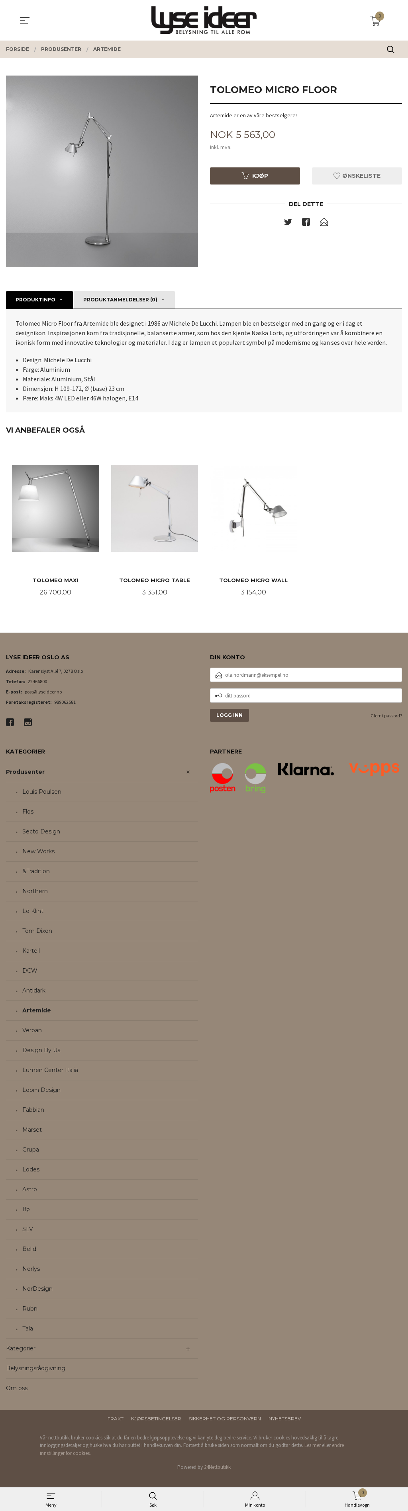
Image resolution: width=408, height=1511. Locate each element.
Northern (35, 891)
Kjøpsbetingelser (156, 1419)
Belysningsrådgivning (35, 1368)
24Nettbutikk (217, 1467)
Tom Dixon (37, 930)
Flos (27, 811)
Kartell (31, 950)
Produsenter (25, 771)
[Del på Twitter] (288, 223)
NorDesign (37, 1288)
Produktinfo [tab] (35, 300)
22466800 (37, 681)
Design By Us (41, 1050)
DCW (29, 970)
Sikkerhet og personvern (225, 1419)
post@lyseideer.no (43, 692)
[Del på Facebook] (306, 223)
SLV (27, 1229)
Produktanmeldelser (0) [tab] (120, 300)
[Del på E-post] (324, 223)
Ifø (26, 1209)
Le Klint (32, 911)
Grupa (30, 1149)
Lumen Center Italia (50, 1070)
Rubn (29, 1308)
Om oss (16, 1388)
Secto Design (41, 831)
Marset (32, 1129)
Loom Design (41, 1089)
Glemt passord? (386, 716)
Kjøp (260, 175)
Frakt (116, 1419)
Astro (29, 1189)
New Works (38, 851)
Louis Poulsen (41, 791)
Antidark (33, 990)
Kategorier (20, 1348)
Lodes (30, 1169)
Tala (27, 1328)
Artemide (36, 1010)
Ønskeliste (361, 175)
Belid (29, 1249)
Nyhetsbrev (285, 1419)
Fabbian (33, 1109)
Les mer (312, 1445)
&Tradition (36, 871)
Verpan (32, 1030)
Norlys (31, 1268)
